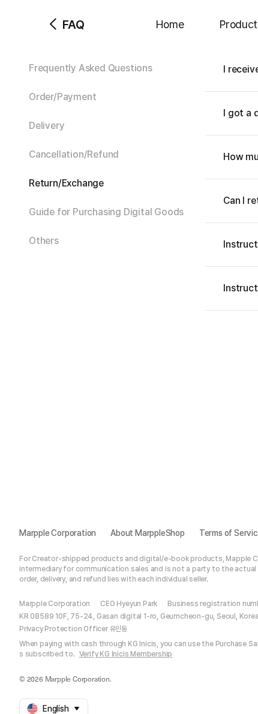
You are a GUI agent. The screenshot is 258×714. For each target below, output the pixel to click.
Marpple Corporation (57, 533)
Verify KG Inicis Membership (126, 654)
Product (238, 24)
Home (170, 24)
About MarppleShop (147, 533)
